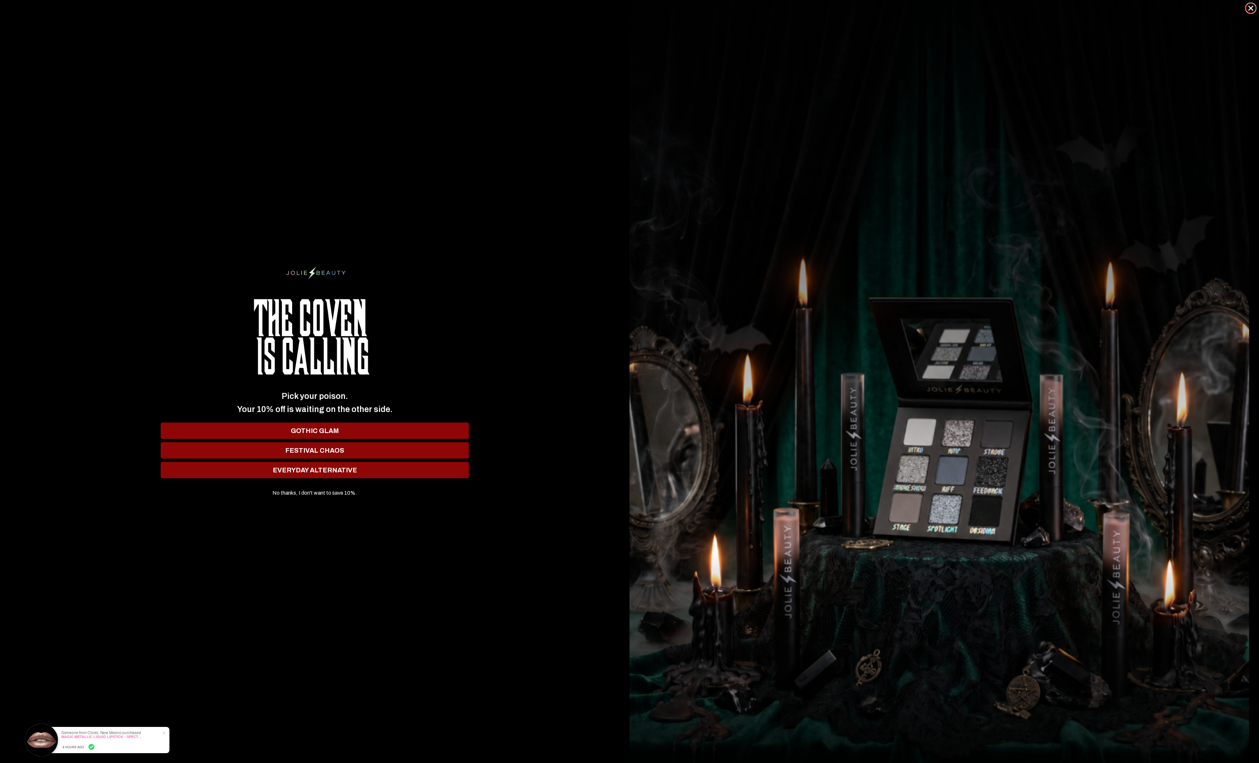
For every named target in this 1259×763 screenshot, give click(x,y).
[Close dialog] (1251, 8)
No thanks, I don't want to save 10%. (314, 493)
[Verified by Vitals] (91, 747)
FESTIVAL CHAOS (314, 450)
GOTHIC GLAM (315, 430)
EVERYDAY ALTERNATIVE (315, 470)
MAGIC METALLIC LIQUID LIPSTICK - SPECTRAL (102, 736)
